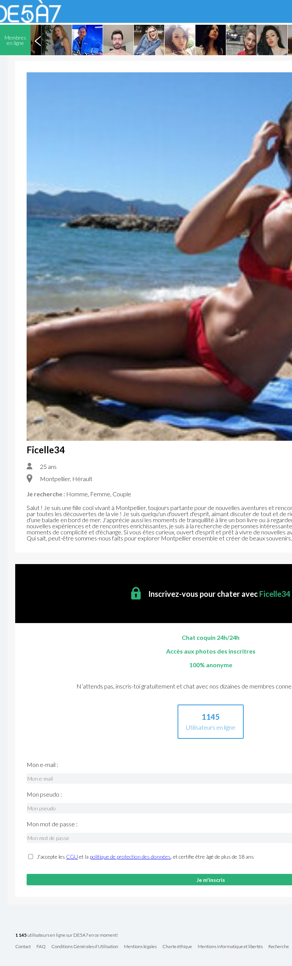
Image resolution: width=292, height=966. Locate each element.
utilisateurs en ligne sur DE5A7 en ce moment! (66, 935)
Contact (23, 946)
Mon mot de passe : (52, 824)
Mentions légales (140, 946)
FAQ (41, 946)
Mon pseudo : (44, 794)
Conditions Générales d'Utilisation (84, 946)
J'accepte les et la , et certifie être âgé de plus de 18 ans (145, 856)
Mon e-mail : (42, 765)
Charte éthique (177, 946)
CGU (72, 856)
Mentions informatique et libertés (230, 946)
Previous (37, 40)
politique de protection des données (130, 856)
